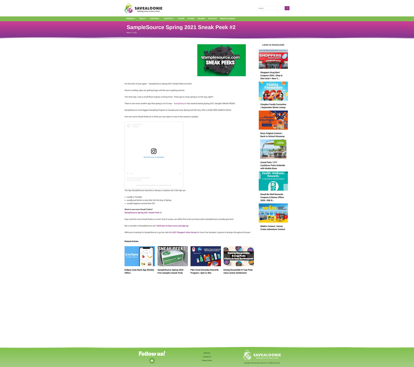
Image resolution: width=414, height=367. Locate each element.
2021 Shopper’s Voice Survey (184, 232)
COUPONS (154, 18)
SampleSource (180, 103)
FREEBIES (130, 18)
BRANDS (201, 18)
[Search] (287, 8)
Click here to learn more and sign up (172, 226)
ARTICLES (212, 18)
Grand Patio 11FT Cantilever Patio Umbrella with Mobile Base (272, 165)
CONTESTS (168, 18)
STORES (191, 18)
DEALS (142, 18)
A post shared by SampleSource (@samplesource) (153, 185)
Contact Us (207, 357)
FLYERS (181, 18)
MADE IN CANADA (227, 18)
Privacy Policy (207, 360)
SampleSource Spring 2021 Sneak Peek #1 (143, 212)
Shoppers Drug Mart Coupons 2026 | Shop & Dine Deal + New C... (271, 75)
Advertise (207, 353)
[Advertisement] (151, 59)
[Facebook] (152, 360)
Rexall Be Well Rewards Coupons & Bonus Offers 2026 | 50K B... (272, 197)
